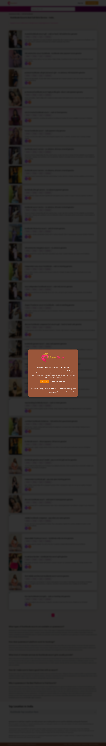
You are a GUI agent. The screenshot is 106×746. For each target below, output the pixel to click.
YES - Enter (44, 381)
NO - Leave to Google (58, 381)
